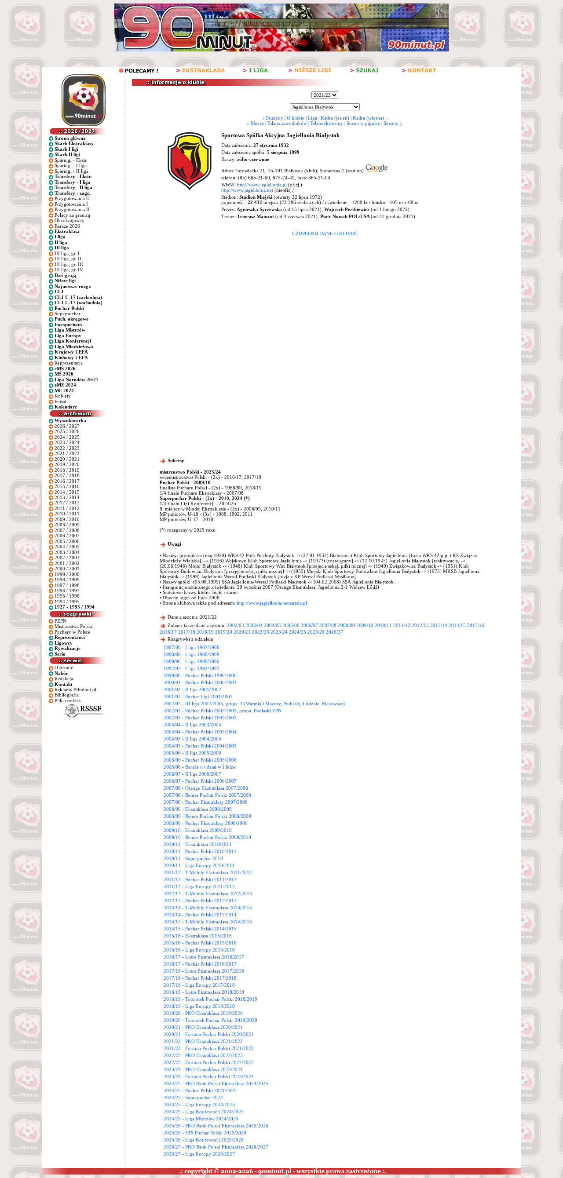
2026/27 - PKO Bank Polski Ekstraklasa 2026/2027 (216, 1146)
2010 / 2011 (67, 513)
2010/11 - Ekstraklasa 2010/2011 (198, 844)
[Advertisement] (325, 302)
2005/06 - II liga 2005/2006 (192, 752)
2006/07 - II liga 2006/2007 (192, 774)
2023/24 (279, 632)
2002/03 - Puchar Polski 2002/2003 (200, 717)
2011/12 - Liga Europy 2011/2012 (199, 886)
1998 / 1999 (67, 579)
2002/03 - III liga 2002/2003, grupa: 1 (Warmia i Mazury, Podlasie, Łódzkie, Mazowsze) (254, 703)
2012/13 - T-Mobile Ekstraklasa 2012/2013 (208, 893)
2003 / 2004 (67, 552)
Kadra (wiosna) (368, 117)
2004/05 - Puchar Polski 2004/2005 (200, 745)
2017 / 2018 (67, 475)
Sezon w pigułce (363, 123)
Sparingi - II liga (71, 171)
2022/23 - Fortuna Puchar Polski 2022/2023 (209, 1062)
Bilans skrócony (327, 123)
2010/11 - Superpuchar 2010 (193, 858)
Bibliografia (67, 694)
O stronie (64, 667)
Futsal (60, 401)
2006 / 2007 (67, 535)
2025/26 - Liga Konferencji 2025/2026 (204, 1139)
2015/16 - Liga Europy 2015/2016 (199, 949)
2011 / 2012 (67, 508)
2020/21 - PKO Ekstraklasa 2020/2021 (203, 1027)
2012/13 (420, 625)
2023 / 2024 (67, 442)
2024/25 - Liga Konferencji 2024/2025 (204, 1111)
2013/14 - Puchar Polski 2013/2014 (200, 914)
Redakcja (64, 678)
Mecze (257, 123)
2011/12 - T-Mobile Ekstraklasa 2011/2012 (208, 872)
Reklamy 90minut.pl (75, 689)
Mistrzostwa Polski (73, 626)
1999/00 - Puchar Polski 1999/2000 (200, 675)
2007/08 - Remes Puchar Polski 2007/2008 (207, 795)
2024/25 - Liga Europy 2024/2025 (199, 1104)
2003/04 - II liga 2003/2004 (192, 724)
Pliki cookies (67, 700)
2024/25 (297, 632)
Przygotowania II (72, 209)
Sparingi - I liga (71, 165)
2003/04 (254, 625)
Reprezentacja (69, 362)
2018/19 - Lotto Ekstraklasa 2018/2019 (204, 992)
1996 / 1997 (67, 590)
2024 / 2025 (67, 437)
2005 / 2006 (67, 541)
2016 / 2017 (67, 481)
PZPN (60, 621)
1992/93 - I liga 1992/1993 (191, 668)
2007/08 (327, 625)
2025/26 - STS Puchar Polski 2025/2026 (205, 1132)
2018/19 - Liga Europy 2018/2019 (199, 1006)
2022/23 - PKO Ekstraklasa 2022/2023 (203, 1055)
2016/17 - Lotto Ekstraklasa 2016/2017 (204, 956)
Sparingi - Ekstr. (71, 160)
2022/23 (260, 632)
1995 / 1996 (67, 595)
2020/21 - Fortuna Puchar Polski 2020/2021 (209, 1034)
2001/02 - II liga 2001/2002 (192, 689)
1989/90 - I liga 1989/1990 (191, 661)
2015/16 (475, 625)
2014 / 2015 (67, 492)
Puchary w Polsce (72, 632)
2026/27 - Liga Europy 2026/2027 (199, 1153)
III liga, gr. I (67, 253)
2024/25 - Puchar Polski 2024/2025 (200, 1090)
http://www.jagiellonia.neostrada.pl (272, 602)
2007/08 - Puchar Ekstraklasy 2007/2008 (206, 802)
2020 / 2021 (67, 459)
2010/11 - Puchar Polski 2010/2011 (200, 851)
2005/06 (291, 625)
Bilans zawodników (287, 123)
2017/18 (186, 632)
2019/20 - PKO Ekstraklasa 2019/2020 (203, 1013)
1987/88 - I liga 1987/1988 (191, 647)
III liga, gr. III (69, 264)
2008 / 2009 (67, 524)
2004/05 (272, 625)
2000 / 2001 (67, 568)
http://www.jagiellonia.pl (262, 184)
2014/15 (457, 625)
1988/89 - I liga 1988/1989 (191, 654)
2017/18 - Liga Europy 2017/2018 (199, 985)
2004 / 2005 (67, 546)
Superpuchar (67, 313)
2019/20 (223, 632)
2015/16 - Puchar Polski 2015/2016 (200, 942)
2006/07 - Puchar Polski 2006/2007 (200, 781)
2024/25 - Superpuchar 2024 (193, 1097)
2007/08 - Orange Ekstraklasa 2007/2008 (206, 788)
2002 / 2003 (67, 557)
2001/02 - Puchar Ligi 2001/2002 (198, 696)
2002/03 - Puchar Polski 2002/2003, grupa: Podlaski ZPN (223, 710)
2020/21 (242, 632)
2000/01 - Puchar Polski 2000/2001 (200, 682)
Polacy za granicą (72, 215)
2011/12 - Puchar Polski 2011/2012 (200, 879)
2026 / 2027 (67, 426)
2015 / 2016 (67, 486)
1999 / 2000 (67, 574)
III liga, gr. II (68, 258)
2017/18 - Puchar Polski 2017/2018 (200, 978)
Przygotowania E (72, 198)
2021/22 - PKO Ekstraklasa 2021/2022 (203, 1041)
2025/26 (316, 632)
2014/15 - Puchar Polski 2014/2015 (200, 928)
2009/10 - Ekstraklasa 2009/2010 (198, 830)
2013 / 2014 (67, 497)
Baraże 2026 (67, 226)
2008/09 (346, 625)
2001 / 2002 (67, 563)
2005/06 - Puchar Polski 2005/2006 (200, 759)
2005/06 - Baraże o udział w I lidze (199, 767)
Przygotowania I (71, 204)
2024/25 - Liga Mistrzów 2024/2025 (201, 1118)
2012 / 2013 (67, 502)
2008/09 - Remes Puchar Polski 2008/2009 (207, 816)
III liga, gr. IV (69, 269)
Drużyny (274, 117)
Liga (312, 117)
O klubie (295, 117)
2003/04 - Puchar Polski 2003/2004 (200, 731)
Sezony (391, 123)
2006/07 (309, 625)
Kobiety (63, 395)
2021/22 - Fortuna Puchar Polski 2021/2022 (209, 1048)
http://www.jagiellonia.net (247, 190)
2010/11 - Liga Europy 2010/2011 (199, 865)
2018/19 (205, 632)
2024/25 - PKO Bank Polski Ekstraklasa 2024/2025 (216, 1083)
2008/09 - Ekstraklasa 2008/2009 (198, 809)
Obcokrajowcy (69, 220)
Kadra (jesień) (335, 117)
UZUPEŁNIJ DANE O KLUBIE (324, 233)
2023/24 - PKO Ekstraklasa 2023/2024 (203, 1069)
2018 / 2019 (67, 470)
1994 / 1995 (67, 601)
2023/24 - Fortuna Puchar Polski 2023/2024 (209, 1076)
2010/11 (383, 625)
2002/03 (235, 625)
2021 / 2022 (67, 453)
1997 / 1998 (67, 585)
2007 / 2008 (67, 530)
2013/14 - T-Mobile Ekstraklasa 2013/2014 (208, 907)
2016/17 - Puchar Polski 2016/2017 (200, 963)
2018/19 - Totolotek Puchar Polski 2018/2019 (210, 999)
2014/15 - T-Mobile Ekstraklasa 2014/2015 (208, 921)
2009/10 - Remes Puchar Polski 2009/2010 (207, 837)
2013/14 (438, 625)
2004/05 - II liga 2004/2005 (192, 738)
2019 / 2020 (67, 464)
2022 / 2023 (67, 448)
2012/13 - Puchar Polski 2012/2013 (200, 900)
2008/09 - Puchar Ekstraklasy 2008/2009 (206, 823)
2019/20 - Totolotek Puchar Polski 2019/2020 (210, 1020)
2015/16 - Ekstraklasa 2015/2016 (198, 935)
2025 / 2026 (67, 431)
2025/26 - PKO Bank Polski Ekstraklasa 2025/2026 (216, 1125)
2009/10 (364, 625)
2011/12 (401, 625)
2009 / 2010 (67, 519)
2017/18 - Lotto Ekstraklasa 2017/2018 (204, 971)
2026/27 (334, 632)
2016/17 (168, 632)
